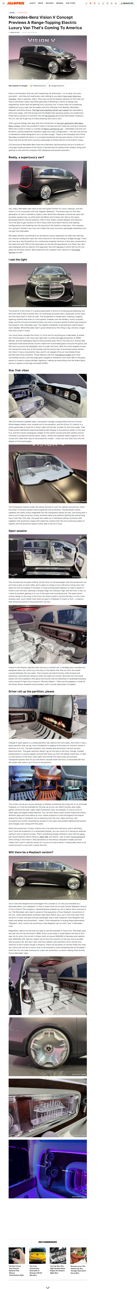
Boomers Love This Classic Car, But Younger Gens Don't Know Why (78, 1269)
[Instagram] (107, 3)
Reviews (50, 3)
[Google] (111, 3)
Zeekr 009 (43, 837)
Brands (59, 3)
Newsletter (128, 3)
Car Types (70, 3)
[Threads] (103, 3)
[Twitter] (98, 3)
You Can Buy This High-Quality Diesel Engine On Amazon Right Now (57, 1269)
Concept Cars (22, 12)
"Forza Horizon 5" (77, 837)
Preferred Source (39, 86)
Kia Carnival (50, 116)
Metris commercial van (53, 129)
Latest (32, 3)
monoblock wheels (63, 355)
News (40, 3)
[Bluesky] (90, 3)
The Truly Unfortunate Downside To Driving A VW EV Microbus (36, 1270)
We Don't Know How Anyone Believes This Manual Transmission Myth (16, 1270)
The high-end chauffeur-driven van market (50, 110)
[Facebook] (86, 3)
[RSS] (115, 3)
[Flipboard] (94, 3)
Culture (12, 12)
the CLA (60, 247)
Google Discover (57, 86)
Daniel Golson (14, 32)
